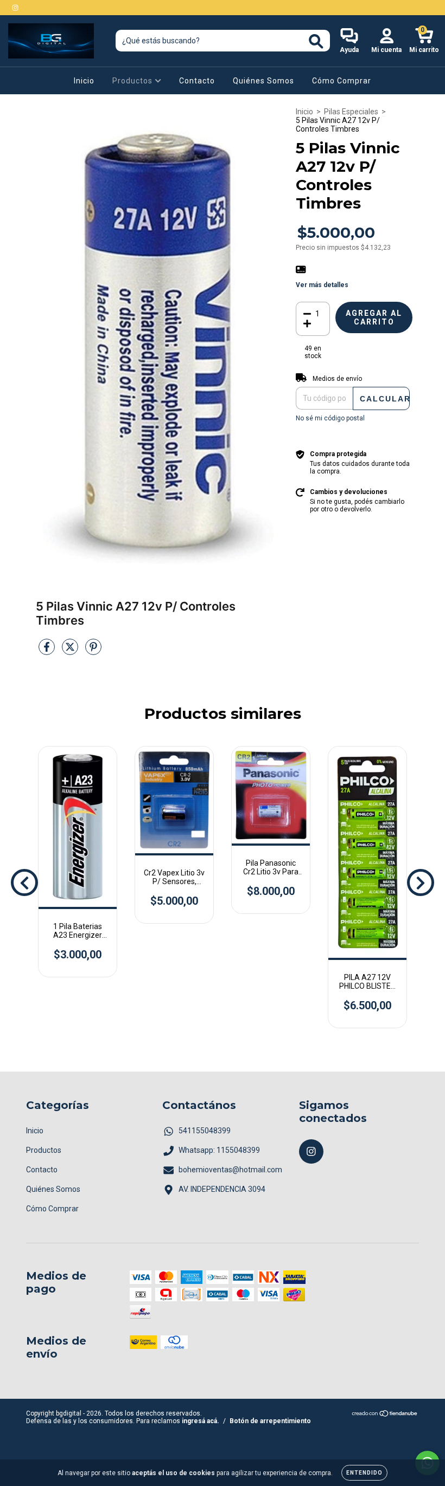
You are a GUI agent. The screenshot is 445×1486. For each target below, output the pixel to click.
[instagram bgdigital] (15, 7)
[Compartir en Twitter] (71, 651)
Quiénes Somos (263, 80)
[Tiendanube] (385, 1414)
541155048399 (205, 1130)
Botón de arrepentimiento (270, 1421)
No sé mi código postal (330, 418)
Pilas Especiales (351, 111)
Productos (133, 80)
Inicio (84, 80)
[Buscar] (316, 41)
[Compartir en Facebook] (47, 651)
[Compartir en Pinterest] (93, 651)
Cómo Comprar (341, 80)
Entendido (364, 1473)
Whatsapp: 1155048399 (219, 1150)
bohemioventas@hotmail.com (230, 1169)
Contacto (197, 80)
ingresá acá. (200, 1421)
